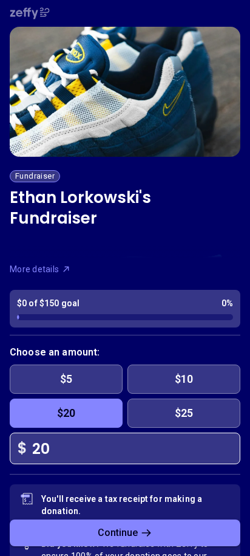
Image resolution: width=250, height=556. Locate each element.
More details (34, 269)
